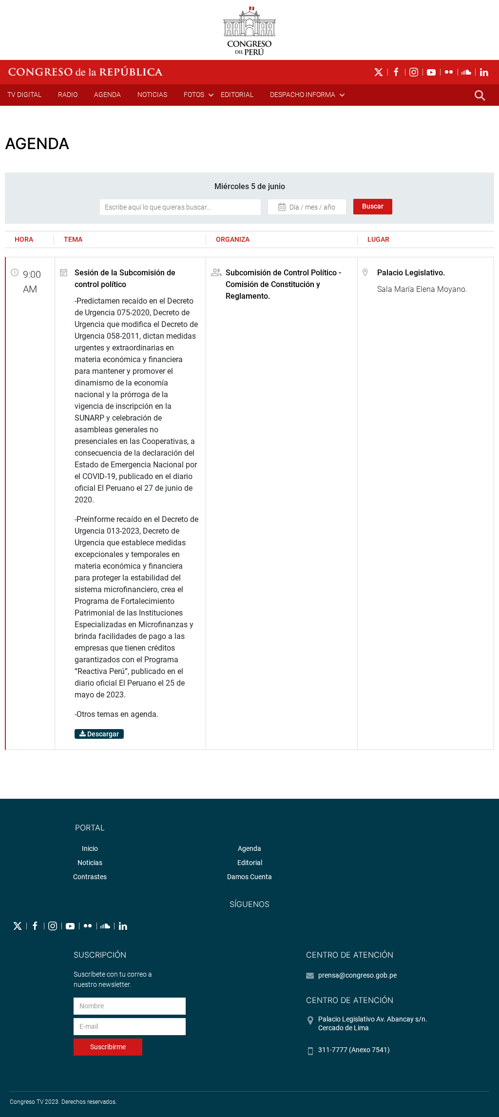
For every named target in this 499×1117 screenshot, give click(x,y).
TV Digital (24, 94)
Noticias (152, 94)
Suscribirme (108, 1047)
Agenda (107, 94)
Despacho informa (302, 94)
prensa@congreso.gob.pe (357, 975)
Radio (67, 94)
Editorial (237, 94)
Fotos (194, 94)
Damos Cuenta (249, 877)
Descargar (102, 734)
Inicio (90, 848)
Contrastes (90, 877)
